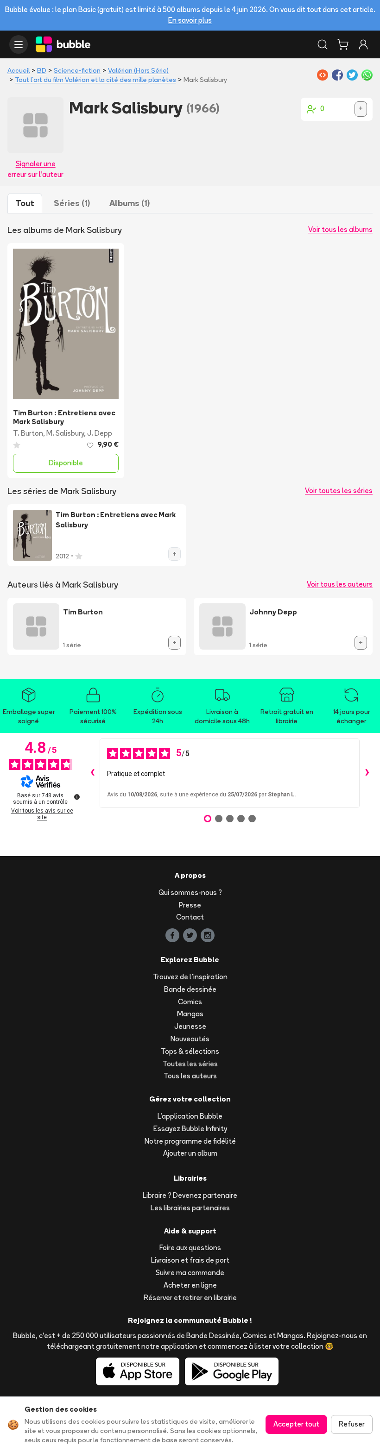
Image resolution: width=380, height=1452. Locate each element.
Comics (190, 1001)
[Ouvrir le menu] (18, 44)
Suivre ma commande (190, 1272)
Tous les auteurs (190, 1075)
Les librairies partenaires (190, 1207)
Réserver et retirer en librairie (190, 1297)
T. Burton (28, 433)
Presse (190, 905)
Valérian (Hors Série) (138, 70)
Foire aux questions (190, 1247)
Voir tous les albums (340, 229)
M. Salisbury (65, 433)
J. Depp (99, 433)
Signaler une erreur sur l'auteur (35, 169)
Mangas (190, 1013)
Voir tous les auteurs (340, 584)
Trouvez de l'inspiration (190, 976)
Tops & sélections (190, 1051)
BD (41, 70)
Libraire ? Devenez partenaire (190, 1195)
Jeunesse (190, 1026)
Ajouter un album (190, 1153)
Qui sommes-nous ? (190, 892)
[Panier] (343, 44)
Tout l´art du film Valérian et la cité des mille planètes (95, 79)
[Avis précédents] (92, 773)
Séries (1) (72, 203)
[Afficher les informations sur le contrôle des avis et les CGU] (77, 797)
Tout (24, 203)
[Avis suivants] (367, 773)
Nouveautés (190, 1038)
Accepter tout (296, 1424)
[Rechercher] (322, 44)
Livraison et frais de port (190, 1260)
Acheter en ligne (190, 1285)
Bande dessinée (190, 989)
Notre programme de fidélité (190, 1141)
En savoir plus (190, 20)
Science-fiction (77, 70)
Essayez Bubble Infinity (190, 1128)
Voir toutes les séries (339, 490)
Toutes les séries (190, 1063)
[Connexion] (363, 44)
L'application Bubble (190, 1116)
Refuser (352, 1424)
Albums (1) (129, 203)
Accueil (18, 70)
